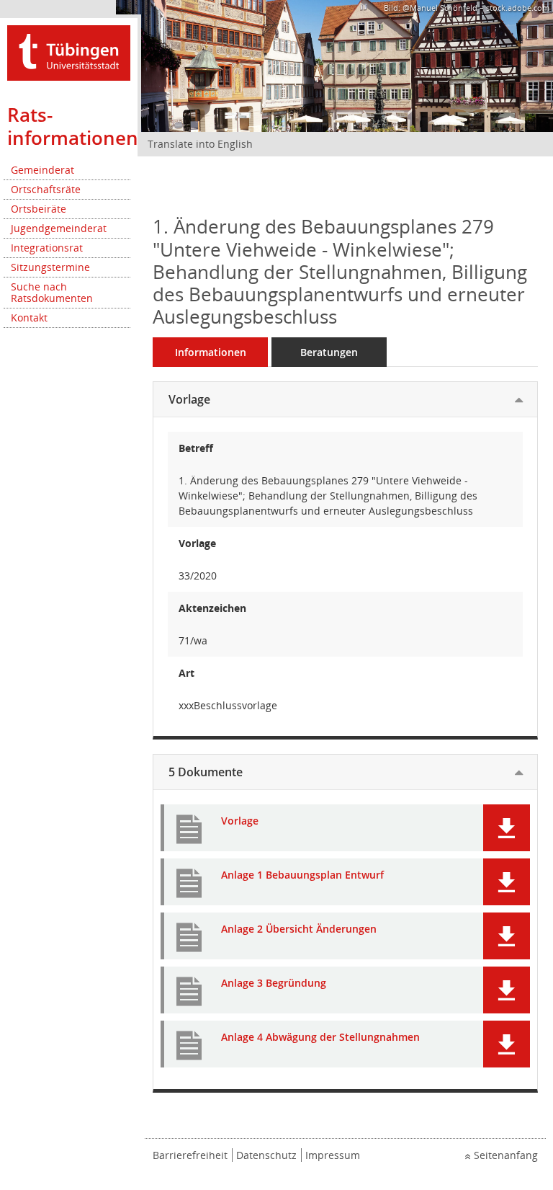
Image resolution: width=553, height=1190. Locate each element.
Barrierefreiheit (190, 1155)
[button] (506, 827)
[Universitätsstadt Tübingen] (68, 51)
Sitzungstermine (50, 267)
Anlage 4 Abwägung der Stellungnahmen (320, 1037)
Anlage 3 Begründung (273, 983)
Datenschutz (266, 1155)
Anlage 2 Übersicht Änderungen (299, 929)
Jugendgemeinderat (59, 228)
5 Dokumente (205, 772)
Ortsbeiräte (38, 209)
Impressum (332, 1155)
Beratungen (329, 352)
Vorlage (189, 399)
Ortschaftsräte (46, 189)
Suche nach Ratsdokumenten (52, 292)
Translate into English (200, 144)
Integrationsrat (47, 247)
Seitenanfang (506, 1155)
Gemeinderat (42, 170)
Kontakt (29, 317)
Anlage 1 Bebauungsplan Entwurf (302, 875)
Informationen (210, 352)
